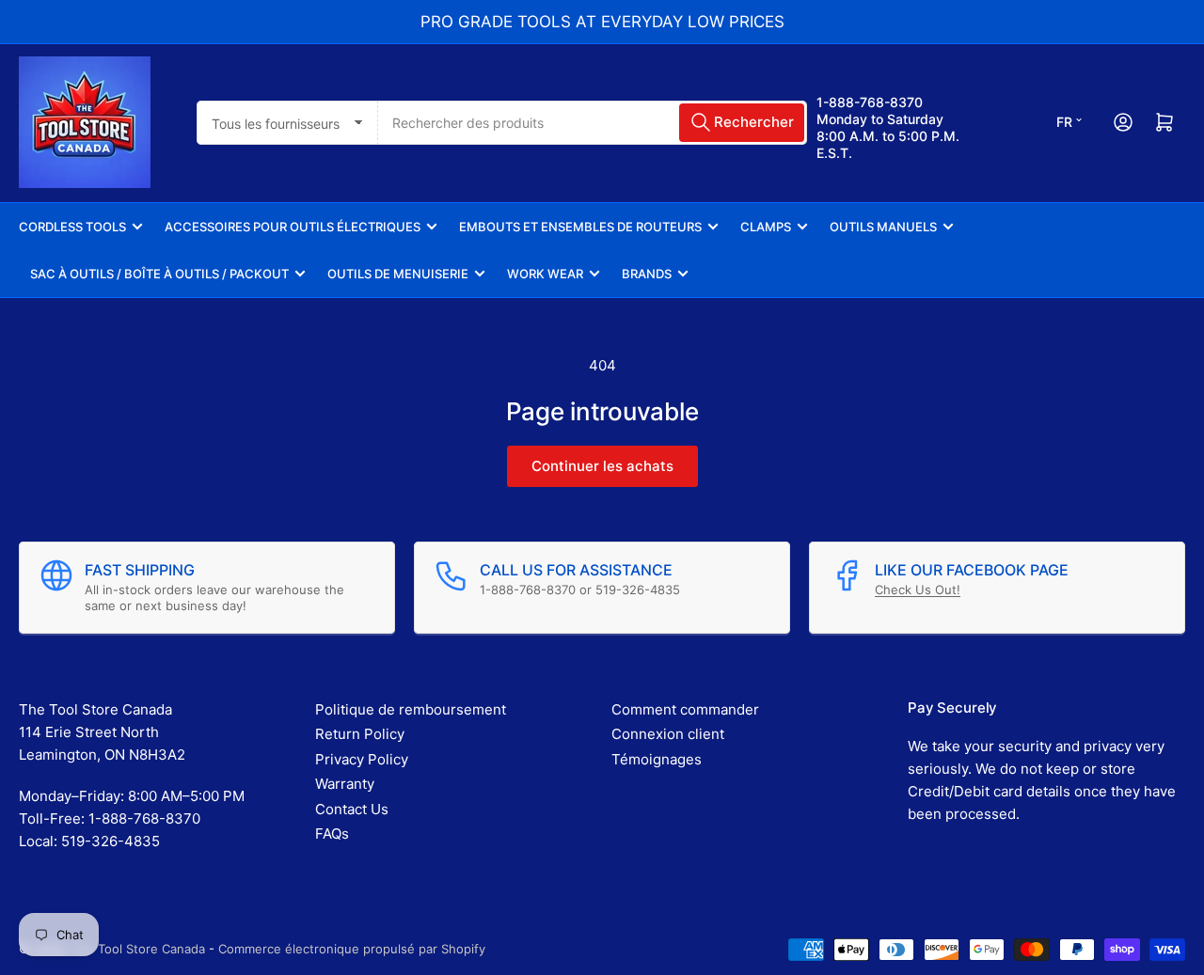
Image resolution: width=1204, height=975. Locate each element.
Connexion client (667, 734)
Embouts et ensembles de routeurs (580, 226)
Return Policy (359, 734)
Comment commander (685, 709)
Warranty (344, 784)
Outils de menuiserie (397, 273)
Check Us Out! (917, 589)
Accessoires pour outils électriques (292, 226)
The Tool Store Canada (138, 948)
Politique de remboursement (410, 709)
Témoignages (656, 759)
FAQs (332, 833)
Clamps (765, 226)
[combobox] (592, 123)
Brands (647, 273)
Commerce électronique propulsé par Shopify (351, 948)
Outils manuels (883, 226)
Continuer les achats (602, 466)
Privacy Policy (361, 759)
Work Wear (545, 273)
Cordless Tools (72, 226)
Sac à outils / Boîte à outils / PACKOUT (159, 273)
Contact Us (351, 809)
